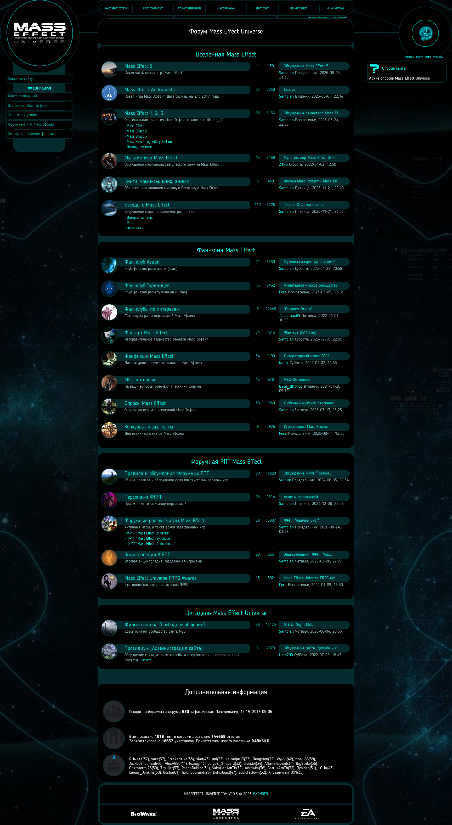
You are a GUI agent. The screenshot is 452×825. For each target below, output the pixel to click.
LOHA (322, 768)
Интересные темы (140, 218)
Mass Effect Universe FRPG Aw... (310, 578)
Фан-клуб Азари (142, 262)
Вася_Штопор (291, 386)
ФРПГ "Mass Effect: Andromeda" (151, 544)
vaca (155, 759)
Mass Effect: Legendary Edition (149, 142)
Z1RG (283, 165)
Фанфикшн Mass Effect (149, 356)
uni (214, 759)
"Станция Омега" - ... (302, 309)
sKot (199, 759)
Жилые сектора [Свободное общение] (165, 625)
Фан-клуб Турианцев (147, 285)
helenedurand (193, 773)
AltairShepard (275, 764)
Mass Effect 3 (137, 136)
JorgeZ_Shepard (221, 764)
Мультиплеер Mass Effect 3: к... (310, 158)
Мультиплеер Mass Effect (151, 158)
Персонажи (135, 228)
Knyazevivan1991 (282, 773)
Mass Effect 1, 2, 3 (144, 113)
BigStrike (303, 764)
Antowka (252, 768)
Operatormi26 (140, 768)
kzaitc (284, 363)
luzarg (194, 764)
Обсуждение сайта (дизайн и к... (312, 648)
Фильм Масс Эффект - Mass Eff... (312, 181)
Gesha (168, 773)
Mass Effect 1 (137, 126)
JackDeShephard (142, 764)
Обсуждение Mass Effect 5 (306, 66)
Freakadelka (177, 759)
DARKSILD (260, 741)
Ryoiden (303, 768)
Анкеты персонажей (301, 497)
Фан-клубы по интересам (152, 309)
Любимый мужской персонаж (309, 403)
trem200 (286, 655)
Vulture (285, 480)
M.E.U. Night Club (298, 625)
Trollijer (166, 768)
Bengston (260, 759)
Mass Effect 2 (137, 131)
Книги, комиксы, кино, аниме (157, 181)
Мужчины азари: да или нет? (309, 262)
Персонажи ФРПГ (143, 497)
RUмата (136, 759)
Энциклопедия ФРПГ (147, 555)
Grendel (250, 764)
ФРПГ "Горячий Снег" (301, 521)
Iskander (145, 660)
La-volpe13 (235, 759)
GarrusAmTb (278, 768)
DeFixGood (221, 773)
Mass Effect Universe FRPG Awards (161, 578)
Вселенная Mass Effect (226, 55)
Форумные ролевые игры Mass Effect (164, 520)
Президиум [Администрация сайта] (164, 648)
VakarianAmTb (224, 768)
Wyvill (282, 759)
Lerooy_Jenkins (142, 773)
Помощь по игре (139, 147)
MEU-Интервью (297, 380)
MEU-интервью (140, 380)
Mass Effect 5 (138, 66)
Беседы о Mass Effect (147, 205)
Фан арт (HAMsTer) (300, 333)
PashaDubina (193, 768)
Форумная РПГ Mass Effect (226, 462)
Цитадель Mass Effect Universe (226, 613)
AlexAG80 (172, 764)
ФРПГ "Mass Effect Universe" (148, 533)
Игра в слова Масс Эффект (306, 427)
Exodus (290, 90)
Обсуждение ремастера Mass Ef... (312, 113)
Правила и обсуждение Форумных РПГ (167, 473)
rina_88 (302, 759)
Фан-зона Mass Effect (226, 250)
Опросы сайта (394, 68)
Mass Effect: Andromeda (150, 90)
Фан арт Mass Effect (146, 333)
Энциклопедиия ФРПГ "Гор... (308, 555)
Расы (130, 223)
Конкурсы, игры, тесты (149, 427)
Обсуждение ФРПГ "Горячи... (308, 473)
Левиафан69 (289, 316)
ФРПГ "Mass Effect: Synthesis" (149, 538)
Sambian (286, 73)
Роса (283, 292)
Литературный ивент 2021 (307, 356)
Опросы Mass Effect (145, 403)
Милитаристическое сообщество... (312, 285)
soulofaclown (249, 773)
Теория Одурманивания (304, 205)
